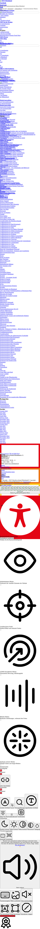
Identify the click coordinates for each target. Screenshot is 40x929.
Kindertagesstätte (5, 282)
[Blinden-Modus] (0, 720)
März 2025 (3, 431)
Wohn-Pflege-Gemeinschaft (8, 384)
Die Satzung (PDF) (5, 468)
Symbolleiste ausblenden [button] (7, 538)
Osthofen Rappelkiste (6, 312)
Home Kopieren (4, 257)
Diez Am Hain (4, 209)
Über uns (2, 370)
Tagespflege (3, 367)
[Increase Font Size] (1, 770)
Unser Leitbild (4, 374)
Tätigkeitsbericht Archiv (7, 407)
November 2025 (5, 421)
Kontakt (2, 191)
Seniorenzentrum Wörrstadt (8, 359)
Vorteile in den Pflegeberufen (8, 377)
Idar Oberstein (4, 259)
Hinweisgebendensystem (7, 193)
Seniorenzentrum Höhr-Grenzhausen (11, 342)
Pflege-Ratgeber (4, 467)
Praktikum (3, 327)
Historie (2, 254)
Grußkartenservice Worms (7, 246)
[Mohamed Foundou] (6, 79)
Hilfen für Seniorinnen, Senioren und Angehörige (14, 251)
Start (1, 364)
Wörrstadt (3, 394)
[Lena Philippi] (19, 46)
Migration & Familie (6, 294)
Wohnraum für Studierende (8, 389)
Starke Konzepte (5, 122)
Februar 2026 (4, 418)
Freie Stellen (3, 216)
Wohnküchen (4, 387)
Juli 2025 (2, 426)
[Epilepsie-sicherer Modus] (0, 765)
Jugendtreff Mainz (5, 272)
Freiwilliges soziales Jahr (7, 219)
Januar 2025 (3, 434)
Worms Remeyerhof (6, 392)
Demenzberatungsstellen (7, 207)
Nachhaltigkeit (4, 305)
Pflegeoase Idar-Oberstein (7, 325)
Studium (2, 365)
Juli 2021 (2, 441)
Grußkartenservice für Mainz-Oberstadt (11, 229)
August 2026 (4, 411)
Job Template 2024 (5, 266)
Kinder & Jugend (5, 140)
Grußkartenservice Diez (7, 227)
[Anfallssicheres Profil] (0, 630)
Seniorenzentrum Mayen (7, 352)
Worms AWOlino (5, 390)
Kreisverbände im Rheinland (8, 289)
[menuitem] (10, 117)
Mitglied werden (5, 188)
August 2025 (4, 424)
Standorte (3, 362)
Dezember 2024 (4, 436)
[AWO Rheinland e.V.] (6, 1)
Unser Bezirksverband (7, 10)
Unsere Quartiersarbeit (7, 158)
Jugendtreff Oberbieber (7, 274)
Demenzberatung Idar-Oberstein (9, 204)
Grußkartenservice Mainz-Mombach (10, 237)
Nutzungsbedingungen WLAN (9, 309)
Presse (2, 478)
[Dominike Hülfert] (19, 12)
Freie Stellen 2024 (5, 217)
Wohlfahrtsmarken (5, 382)
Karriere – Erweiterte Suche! (8, 277)
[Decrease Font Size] (1, 774)
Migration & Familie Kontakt (8, 295)
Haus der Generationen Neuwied (9, 249)
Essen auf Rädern (5, 212)
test (1, 369)
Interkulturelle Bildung (6, 264)
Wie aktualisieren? (20, 845)
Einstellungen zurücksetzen (7, 916)
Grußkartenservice (5, 222)
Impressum (3, 262)
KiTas (2, 284)
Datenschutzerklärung (6, 199)
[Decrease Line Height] (1, 793)
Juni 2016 (3, 442)
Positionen (3, 402)
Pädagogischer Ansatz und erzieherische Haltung (14, 315)
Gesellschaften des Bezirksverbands (10, 221)
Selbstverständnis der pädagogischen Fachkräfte (14, 335)
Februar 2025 (4, 433)
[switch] (0, 584)
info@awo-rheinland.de (12, 463)
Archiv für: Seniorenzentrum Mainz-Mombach (12, 6)
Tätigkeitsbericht (5, 406)
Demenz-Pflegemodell (6, 202)
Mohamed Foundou (7, 81)
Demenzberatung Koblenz (7, 206)
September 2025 (5, 423)
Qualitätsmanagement (6, 332)
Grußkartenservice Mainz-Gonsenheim (11, 236)
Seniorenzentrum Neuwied (8, 354)
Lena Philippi (5, 77)
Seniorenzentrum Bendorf (7, 339)
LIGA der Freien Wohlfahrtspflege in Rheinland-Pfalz (16, 291)
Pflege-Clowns (4, 319)
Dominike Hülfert (6, 44)
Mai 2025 (3, 429)
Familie (2, 214)
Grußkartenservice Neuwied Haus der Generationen (15, 241)
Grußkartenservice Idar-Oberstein (10, 232)
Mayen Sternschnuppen (7, 292)
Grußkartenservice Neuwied (8, 239)
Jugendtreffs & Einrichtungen (9, 145)
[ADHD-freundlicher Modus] (0, 675)
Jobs (1, 267)
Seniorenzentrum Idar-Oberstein (9, 344)
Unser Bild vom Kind (6, 372)
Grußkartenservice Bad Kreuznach (10, 224)
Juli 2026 (2, 413)
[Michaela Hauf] (19, 83)
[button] (5, 781)
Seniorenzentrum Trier (6, 355)
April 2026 (3, 416)
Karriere (2, 276)
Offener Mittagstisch (6, 310)
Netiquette (3, 307)
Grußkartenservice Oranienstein (9, 242)
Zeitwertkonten (4, 395)
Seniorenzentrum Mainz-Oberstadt (10, 350)
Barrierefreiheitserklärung (21, 483)
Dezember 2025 (4, 419)
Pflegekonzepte (4, 320)
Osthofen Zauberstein (6, 314)
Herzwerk (3, 401)
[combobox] (20, 490)
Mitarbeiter (3, 297)
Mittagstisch (3, 300)
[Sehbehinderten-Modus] (0, 585)
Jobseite (2, 269)
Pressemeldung (4, 404)
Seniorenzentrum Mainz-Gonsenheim (11, 347)
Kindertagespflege (5, 281)
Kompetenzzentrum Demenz (8, 286)
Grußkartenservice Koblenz (8, 234)
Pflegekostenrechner (6, 322)
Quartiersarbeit (4, 334)
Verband (2, 375)
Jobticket (2, 271)
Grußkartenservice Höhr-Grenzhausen (11, 231)
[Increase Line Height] (1, 789)
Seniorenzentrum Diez (6, 340)
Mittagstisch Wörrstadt (6, 302)
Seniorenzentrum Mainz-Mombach (10, 349)
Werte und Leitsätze (6, 380)
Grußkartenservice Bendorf (8, 226)
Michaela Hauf (5, 114)
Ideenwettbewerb (5, 261)
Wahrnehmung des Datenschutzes (10, 379)
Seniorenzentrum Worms (7, 357)
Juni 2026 (3, 414)
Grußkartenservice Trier (7, 244)
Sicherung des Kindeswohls (8, 360)
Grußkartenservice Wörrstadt (8, 247)
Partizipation (3, 317)
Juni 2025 (3, 428)
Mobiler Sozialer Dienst (7, 304)
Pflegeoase (3, 324)
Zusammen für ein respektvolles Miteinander (13, 397)
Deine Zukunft (4, 201)
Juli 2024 (2, 439)
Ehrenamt (3, 186)
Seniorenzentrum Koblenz (7, 345)
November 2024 (5, 438)
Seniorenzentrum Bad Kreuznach (10, 337)
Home (2, 256)
